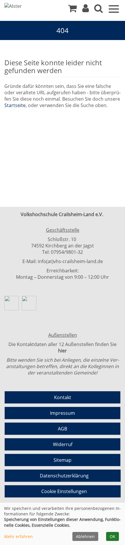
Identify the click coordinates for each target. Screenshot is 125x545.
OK (112, 536)
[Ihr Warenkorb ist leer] (72, 10)
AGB (62, 429)
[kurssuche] (98, 10)
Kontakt (62, 397)
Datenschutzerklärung (64, 475)
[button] (85, 10)
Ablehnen (85, 536)
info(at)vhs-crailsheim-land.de (70, 261)
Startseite (15, 105)
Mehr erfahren (18, 536)
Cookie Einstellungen (64, 491)
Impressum (62, 413)
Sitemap (62, 460)
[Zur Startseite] (26, 6)
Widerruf (62, 444)
